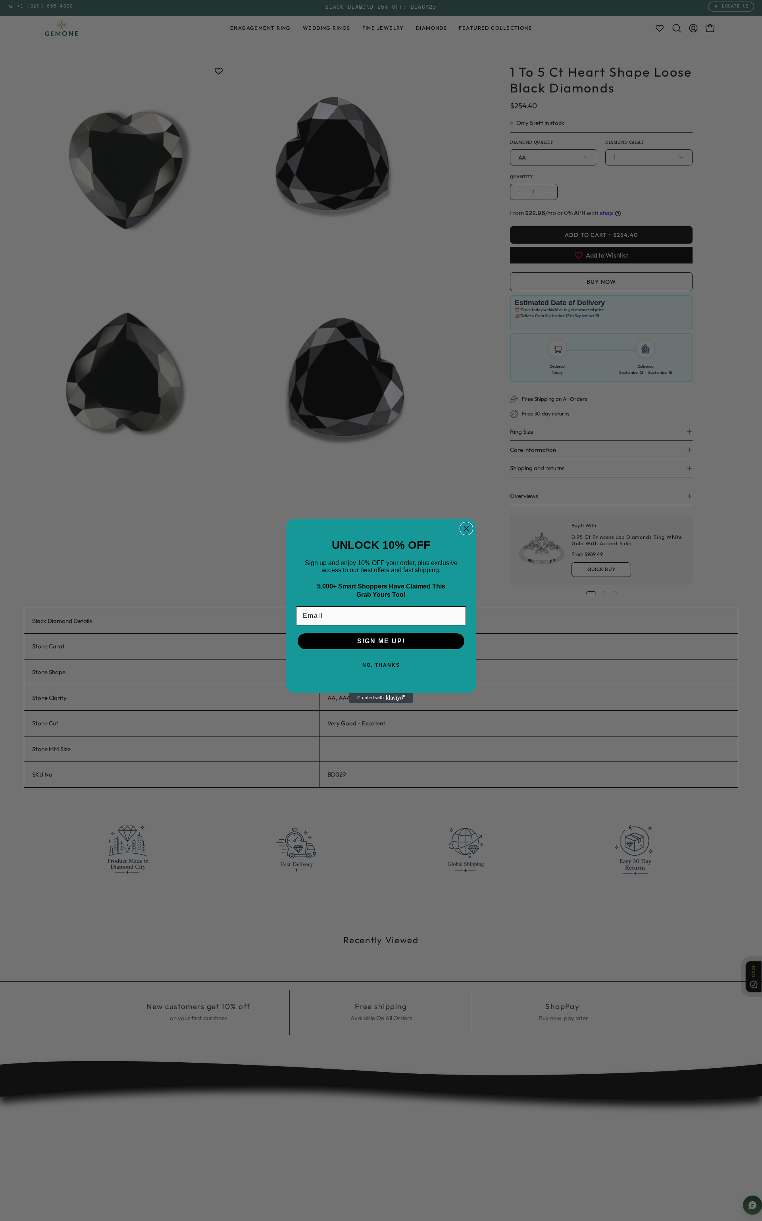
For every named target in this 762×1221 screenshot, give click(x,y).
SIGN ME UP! (381, 641)
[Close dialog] (466, 529)
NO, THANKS (381, 665)
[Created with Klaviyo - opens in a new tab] (381, 698)
